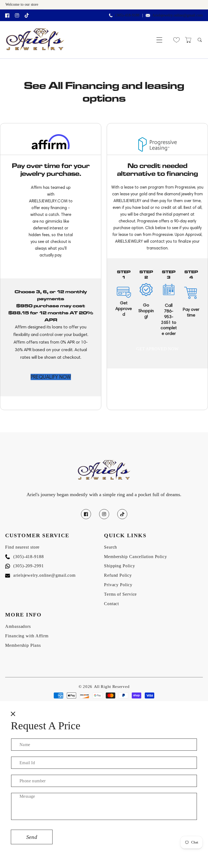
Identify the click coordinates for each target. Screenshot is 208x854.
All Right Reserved (112, 686)
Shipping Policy (119, 565)
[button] (159, 40)
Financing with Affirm (26, 636)
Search (110, 547)
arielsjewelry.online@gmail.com (40, 575)
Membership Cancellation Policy (135, 556)
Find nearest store (22, 547)
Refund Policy (118, 575)
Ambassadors (18, 626)
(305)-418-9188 (24, 556)
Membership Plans (23, 645)
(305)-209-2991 (24, 565)
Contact (111, 603)
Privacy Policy (118, 584)
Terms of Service (120, 594)
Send (31, 837)
